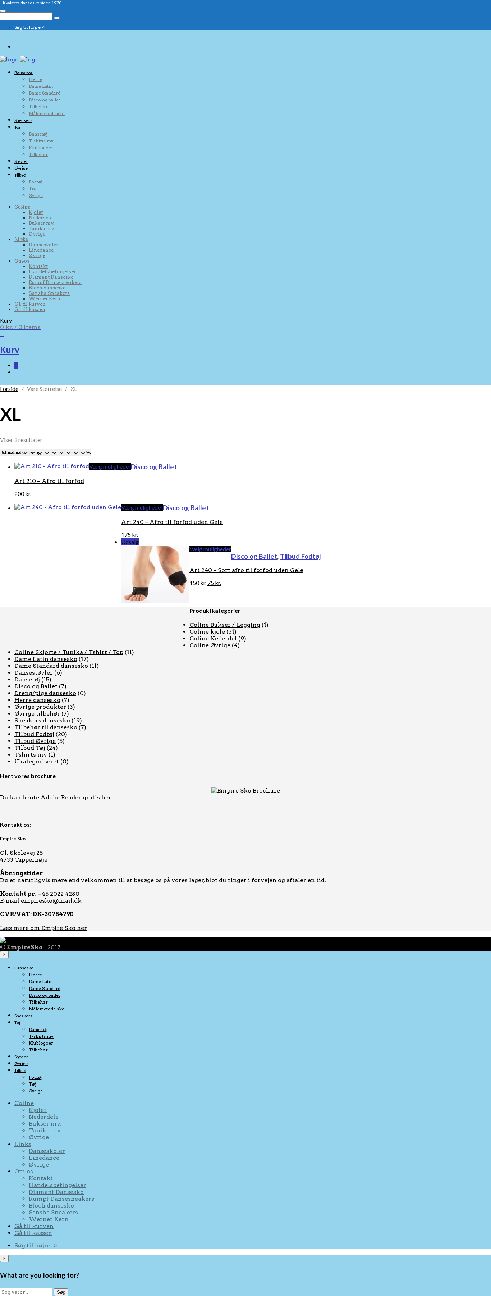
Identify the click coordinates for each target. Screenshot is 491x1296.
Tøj (17, 127)
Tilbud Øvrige (35, 741)
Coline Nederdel (213, 638)
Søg (61, 1292)
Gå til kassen (29, 309)
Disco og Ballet (154, 467)
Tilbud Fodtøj (300, 556)
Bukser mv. (41, 223)
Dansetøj (38, 134)
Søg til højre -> (30, 27)
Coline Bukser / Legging (224, 624)
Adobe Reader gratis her (76, 797)
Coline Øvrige (209, 645)
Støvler (21, 161)
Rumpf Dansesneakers (55, 282)
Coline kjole (207, 631)
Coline (22, 207)
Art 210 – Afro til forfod (49, 481)
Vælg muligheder (110, 466)
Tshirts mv (30, 754)
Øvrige (21, 168)
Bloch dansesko (47, 288)
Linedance (41, 250)
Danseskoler (43, 244)
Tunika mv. (42, 228)
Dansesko (23, 72)
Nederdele (40, 217)
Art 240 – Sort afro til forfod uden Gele (246, 570)
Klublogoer (41, 147)
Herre (35, 79)
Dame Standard (44, 93)
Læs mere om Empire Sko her (43, 928)
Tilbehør (38, 106)
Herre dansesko (37, 700)
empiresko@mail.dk (51, 900)
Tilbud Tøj (29, 747)
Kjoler (36, 212)
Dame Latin (41, 86)
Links (21, 239)
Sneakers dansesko (42, 720)
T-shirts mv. (41, 140)
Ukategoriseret (36, 761)
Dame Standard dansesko (51, 665)
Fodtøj (35, 181)
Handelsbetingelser (52, 271)
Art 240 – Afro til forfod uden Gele (172, 522)
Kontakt (38, 266)
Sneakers (23, 120)
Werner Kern (44, 298)
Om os (21, 261)
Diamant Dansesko (51, 277)
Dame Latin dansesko (45, 659)
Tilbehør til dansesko (45, 727)
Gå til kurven (30, 304)
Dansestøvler (33, 672)
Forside (9, 388)
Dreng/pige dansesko (45, 693)
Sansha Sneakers (49, 293)
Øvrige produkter (40, 706)
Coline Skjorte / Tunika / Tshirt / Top (68, 652)
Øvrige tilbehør (37, 713)
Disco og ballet (44, 99)
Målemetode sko (47, 113)
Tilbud (20, 175)
